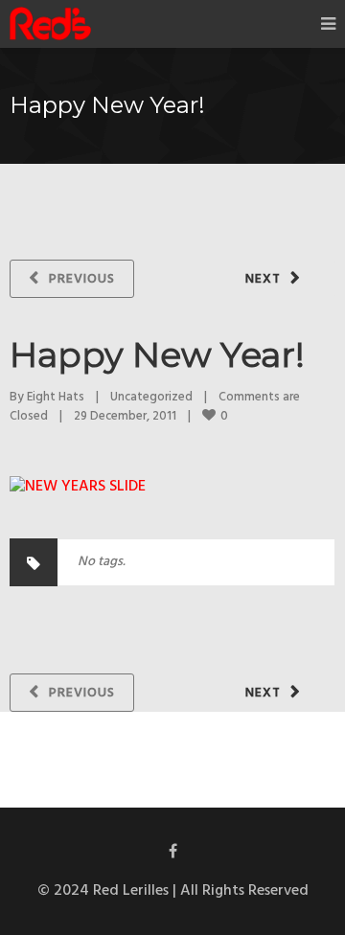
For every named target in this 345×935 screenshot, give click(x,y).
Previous (82, 279)
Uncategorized (151, 397)
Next (263, 279)
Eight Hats (55, 397)
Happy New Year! (157, 354)
